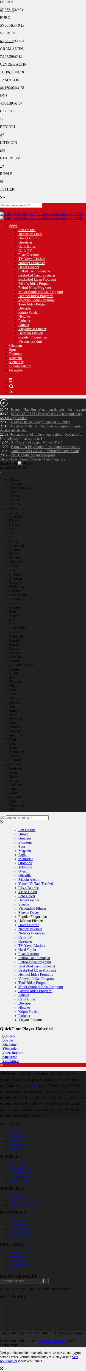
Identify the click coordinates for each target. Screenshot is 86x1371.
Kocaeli (14, 644)
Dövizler (24, 308)
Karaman (15, 764)
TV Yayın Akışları (31, 259)
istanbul (14, 616)
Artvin (14, 508)
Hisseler (24, 317)
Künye (14, 1140)
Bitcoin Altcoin (20, 366)
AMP (13, 1269)
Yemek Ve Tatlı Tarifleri (35, 884)
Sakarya (15, 698)
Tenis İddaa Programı (33, 304)
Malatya (15, 657)
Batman (14, 772)
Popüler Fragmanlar (32, 337)
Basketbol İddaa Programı (37, 279)
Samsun (15, 702)
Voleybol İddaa (20, 1181)
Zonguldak (17, 752)
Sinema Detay (28, 912)
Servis (13, 226)
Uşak (13, 739)
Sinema (23, 904)
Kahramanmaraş (21, 665)
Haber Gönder (28, 267)
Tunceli (14, 731)
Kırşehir (15, 640)
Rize (12, 694)
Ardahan (15, 785)
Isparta (14, 607)
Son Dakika (27, 230)
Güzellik (24, 875)
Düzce (14, 810)
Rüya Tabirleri (28, 888)
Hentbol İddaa (19, 1172)
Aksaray (15, 756)
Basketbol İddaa (21, 1168)
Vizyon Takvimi (30, 341)
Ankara (14, 500)
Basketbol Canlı (20, 1264)
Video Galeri (27, 892)
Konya (14, 649)
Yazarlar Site (18, 1256)
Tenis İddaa (17, 1260)
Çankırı (14, 549)
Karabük (15, 797)
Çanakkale (17, 545)
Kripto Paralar (28, 312)
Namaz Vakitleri (30, 234)
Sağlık (23, 855)
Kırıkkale (16, 768)
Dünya (23, 834)
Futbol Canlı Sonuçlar (34, 271)
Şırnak (14, 776)
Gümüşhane (18, 595)
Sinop (13, 710)
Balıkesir (15, 516)
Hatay (13, 603)
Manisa (14, 661)
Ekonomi (15, 354)
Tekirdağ (15, 719)
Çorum (14, 554)
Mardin (14, 669)
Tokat (13, 723)
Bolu (12, 533)
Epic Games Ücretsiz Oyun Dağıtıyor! (39, 459)
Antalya (15, 504)
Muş (12, 677)
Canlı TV (25, 250)
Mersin (14, 611)
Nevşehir (15, 682)
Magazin (15, 358)
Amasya (15, 496)
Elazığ (13, 570)
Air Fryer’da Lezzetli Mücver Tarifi (36, 443)
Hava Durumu (28, 238)
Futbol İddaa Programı (34, 288)
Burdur (14, 537)
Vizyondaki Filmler (32, 329)
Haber (33, 1086)
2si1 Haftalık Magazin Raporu (33, 455)
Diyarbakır (17, 562)
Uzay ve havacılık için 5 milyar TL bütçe (40, 422)
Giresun (15, 591)
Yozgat (14, 748)
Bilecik (14, 521)
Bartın (13, 781)
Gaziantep (16, 587)
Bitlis (13, 529)
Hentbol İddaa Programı (35, 296)
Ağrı (12, 492)
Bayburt (15, 760)
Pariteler (24, 321)
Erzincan (15, 574)
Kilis (12, 801)
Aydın (13, 512)
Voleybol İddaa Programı (36, 300)
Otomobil (25, 863)
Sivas (13, 715)
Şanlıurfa (15, 735)
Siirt (12, 706)
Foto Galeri (26, 896)
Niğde (13, 686)
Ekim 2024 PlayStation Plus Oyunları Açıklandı (45, 447)
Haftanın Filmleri (30, 333)
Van (12, 743)
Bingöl (14, 525)
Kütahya (15, 653)
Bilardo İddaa (19, 1176)
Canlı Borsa (27, 246)
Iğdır (12, 789)
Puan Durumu (28, 255)
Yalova (14, 793)
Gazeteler (25, 242)
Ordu (13, 690)
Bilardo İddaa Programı (35, 283)
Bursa (13, 541)
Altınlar (23, 325)
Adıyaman (16, 483)
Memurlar (16, 362)
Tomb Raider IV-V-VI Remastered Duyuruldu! (45, 451)
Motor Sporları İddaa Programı (40, 292)
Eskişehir (15, 582)
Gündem (15, 345)
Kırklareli (16, 636)
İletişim (14, 1148)
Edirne (14, 566)
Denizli (14, 558)
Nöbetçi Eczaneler (31, 263)
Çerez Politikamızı (51, 1341)
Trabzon (15, 727)
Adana (14, 479)
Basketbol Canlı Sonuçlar (36, 275)
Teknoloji (25, 867)
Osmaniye (16, 805)
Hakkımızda (18, 1144)
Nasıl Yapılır (27, 950)
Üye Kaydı (17, 1136)
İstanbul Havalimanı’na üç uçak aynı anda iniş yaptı (48, 410)
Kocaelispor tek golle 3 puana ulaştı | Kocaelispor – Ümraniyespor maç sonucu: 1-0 (42, 436)
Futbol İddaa (18, 1164)
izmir (13, 620)
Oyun (22, 871)
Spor (12, 350)
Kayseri (14, 632)
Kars (12, 624)
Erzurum (15, 578)
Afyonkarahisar (20, 488)
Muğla (14, 673)
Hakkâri (15, 599)
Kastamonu (17, 628)
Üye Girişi (16, 1132)
